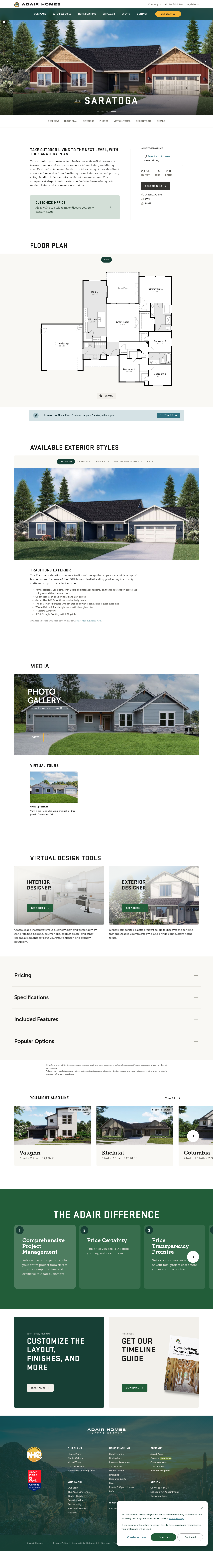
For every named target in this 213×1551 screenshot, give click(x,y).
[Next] (193, 1257)
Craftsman (84, 461)
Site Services (116, 1466)
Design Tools (144, 121)
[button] (109, 207)
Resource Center (118, 1479)
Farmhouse (102, 461)
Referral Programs (160, 1470)
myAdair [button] (191, 4)
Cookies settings (136, 1537)
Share (148, 203)
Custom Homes (76, 1466)
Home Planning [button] (87, 14)
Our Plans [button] (40, 14)
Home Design (116, 1470)
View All (170, 1098)
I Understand (163, 1537)
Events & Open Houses (121, 1487)
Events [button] (126, 14)
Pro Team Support (77, 1508)
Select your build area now (88, 621)
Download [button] (132, 1388)
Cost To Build (153, 186)
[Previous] (20, 1136)
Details (161, 121)
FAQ (111, 1491)
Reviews (72, 1512)
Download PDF (153, 195)
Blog (111, 1483)
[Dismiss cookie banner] (202, 1508)
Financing (114, 1475)
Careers (154, 1458)
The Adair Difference (79, 1492)
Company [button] (153, 4)
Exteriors (88, 121)
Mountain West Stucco (128, 461)
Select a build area (159, 156)
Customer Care (158, 1496)
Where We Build (62, 14)
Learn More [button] (38, 1388)
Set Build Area (175, 4)
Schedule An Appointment (164, 1492)
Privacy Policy (60, 1543)
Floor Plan (70, 121)
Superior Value (76, 1500)
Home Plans (74, 1454)
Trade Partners (158, 1466)
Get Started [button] (168, 14)
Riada (150, 461)
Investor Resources (119, 1462)
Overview (53, 121)
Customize (166, 415)
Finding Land (115, 1458)
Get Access (38, 908)
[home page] (37, 4)
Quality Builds (75, 1496)
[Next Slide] (205, 62)
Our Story (73, 1488)
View (35, 737)
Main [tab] (106, 260)
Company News (158, 1462)
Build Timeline (116, 1454)
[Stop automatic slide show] (4, 22)
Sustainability (75, 1504)
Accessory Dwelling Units (81, 1470)
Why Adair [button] (109, 14)
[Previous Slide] (8, 62)
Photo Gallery (75, 1458)
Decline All (190, 1537)
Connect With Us (159, 1488)
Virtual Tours (122, 121)
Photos (104, 121)
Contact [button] (142, 14)
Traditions (65, 461)
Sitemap (105, 1543)
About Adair (156, 1454)
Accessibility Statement (84, 1543)
